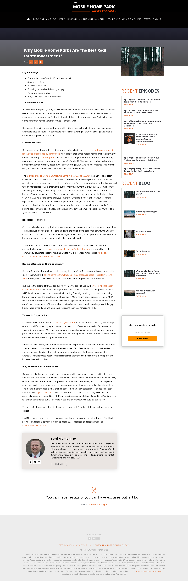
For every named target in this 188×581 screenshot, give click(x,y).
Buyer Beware (143, 251)
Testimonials (152, 19)
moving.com (48, 157)
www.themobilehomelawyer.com (149, 571)
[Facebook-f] (30, 462)
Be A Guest (134, 19)
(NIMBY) (26, 289)
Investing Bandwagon (146, 211)
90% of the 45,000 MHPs (63, 322)
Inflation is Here (143, 231)
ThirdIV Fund (116, 19)
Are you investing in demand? (145, 292)
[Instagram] (39, 462)
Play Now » (129, 105)
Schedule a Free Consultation (111, 545)
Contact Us (83, 545)
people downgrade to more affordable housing (68, 249)
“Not (95, 286)
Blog (53, 19)
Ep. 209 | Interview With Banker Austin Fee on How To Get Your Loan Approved (142, 123)
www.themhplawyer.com (34, 425)
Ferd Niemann (68, 19)
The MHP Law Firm (94, 19)
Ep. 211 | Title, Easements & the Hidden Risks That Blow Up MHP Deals (142, 100)
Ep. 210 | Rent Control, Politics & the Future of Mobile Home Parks (141, 111)
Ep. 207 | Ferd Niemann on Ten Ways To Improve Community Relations (141, 159)
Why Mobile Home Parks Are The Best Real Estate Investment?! (148, 273)
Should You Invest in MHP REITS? (148, 192)
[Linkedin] (35, 462)
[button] (31, 62)
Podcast (38, 19)
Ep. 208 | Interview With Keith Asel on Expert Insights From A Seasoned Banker (147, 138)
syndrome (35, 289)
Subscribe (142, 338)
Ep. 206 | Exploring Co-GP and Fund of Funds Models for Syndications (142, 169)
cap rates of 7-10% (45, 392)
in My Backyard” (105, 286)
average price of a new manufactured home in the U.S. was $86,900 (59, 176)
